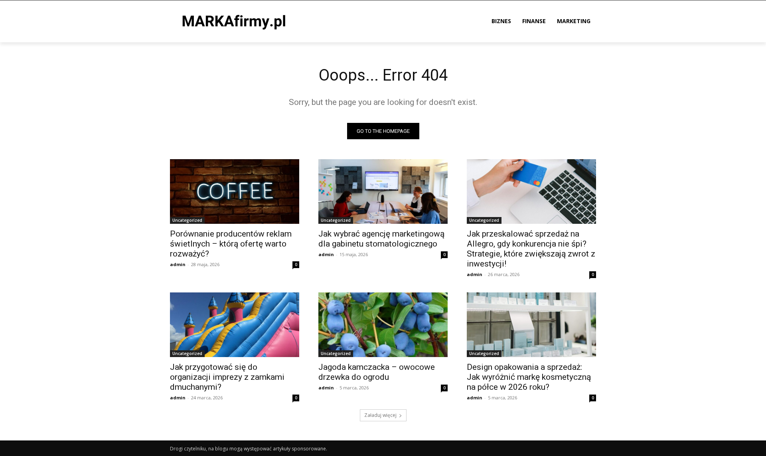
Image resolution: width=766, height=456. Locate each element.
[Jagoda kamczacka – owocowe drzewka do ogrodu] (383, 324)
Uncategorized (187, 220)
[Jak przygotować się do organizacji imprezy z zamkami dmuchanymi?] (234, 324)
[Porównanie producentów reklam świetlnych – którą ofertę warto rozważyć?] (234, 191)
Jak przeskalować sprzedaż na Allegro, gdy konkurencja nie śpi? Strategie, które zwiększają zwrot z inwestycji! (531, 248)
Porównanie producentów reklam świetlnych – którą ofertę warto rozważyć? (231, 244)
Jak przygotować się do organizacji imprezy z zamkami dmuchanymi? (227, 377)
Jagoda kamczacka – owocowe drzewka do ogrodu (376, 372)
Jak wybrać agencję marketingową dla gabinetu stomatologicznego (381, 239)
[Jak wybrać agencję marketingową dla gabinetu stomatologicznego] (383, 191)
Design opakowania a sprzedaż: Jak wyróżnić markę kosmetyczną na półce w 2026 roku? (529, 377)
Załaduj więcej (380, 415)
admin (178, 264)
